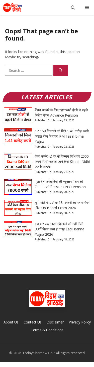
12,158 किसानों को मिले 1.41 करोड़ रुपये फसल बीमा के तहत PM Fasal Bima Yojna (62, 136)
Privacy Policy (80, 322)
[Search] (60, 70)
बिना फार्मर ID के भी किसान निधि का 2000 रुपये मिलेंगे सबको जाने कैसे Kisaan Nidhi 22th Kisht (62, 161)
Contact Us (33, 322)
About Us (11, 322)
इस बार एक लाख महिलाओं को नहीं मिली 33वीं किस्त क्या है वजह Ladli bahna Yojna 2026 (59, 229)
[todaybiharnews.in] (12, 7)
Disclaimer (55, 322)
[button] (73, 7)
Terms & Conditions (47, 329)
